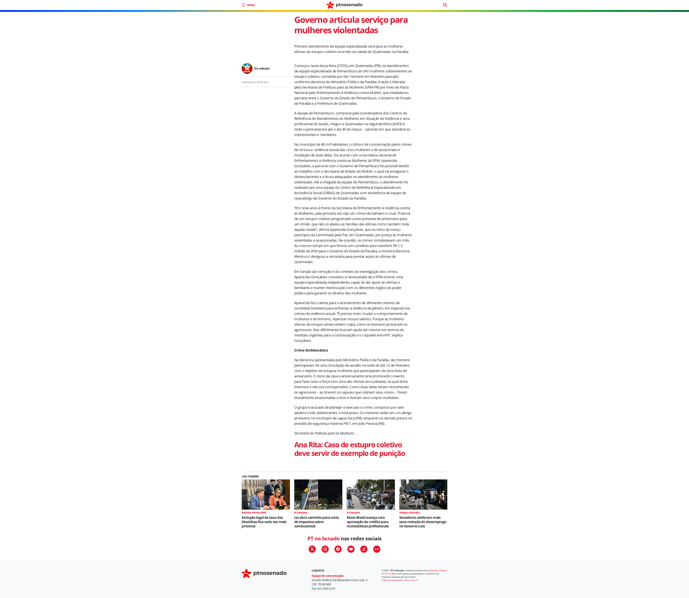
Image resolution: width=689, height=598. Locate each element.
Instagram (325, 549)
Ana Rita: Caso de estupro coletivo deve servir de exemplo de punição (349, 449)
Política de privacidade (392, 580)
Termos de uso (411, 580)
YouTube (351, 549)
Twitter (312, 549)
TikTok (363, 549)
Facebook (338, 549)
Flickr (376, 549)
